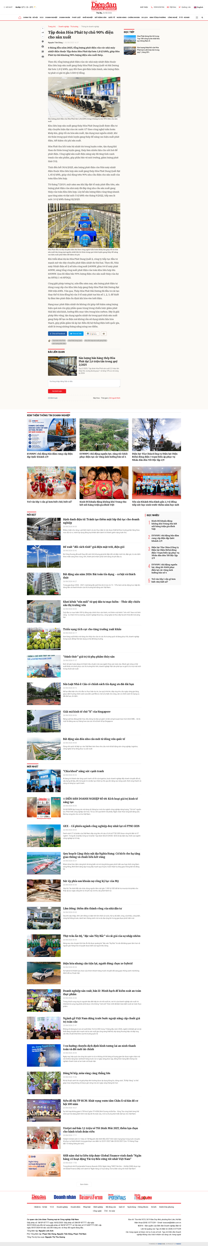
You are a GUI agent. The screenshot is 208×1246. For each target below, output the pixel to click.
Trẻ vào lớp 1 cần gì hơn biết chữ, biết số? (49, 501)
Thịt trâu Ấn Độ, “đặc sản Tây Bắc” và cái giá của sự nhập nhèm (101, 935)
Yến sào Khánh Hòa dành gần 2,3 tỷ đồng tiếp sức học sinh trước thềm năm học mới (155, 503)
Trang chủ (52, 26)
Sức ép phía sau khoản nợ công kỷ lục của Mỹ (91, 881)
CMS (161, 1244)
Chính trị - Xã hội (30, 17)
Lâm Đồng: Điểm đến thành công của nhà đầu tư (92, 908)
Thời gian (104, 398)
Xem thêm (84, 1184)
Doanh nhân (64, 17)
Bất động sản (100, 17)
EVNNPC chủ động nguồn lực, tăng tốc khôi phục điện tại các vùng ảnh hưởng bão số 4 (104, 455)
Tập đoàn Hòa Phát (58, 340)
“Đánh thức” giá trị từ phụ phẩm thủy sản (89, 656)
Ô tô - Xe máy (184, 17)
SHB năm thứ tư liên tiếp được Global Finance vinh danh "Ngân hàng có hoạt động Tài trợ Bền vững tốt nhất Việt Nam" (102, 1157)
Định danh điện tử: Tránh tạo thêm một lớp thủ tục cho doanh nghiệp (101, 521)
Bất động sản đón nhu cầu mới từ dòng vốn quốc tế (94, 739)
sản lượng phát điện (58, 343)
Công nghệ (172, 17)
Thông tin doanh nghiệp (90, 26)
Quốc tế (111, 17)
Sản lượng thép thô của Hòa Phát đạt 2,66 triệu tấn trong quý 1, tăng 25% (148, 50)
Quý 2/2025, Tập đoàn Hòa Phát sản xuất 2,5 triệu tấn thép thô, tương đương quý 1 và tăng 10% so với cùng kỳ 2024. (99, 370)
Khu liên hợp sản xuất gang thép (95, 340)
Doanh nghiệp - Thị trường (68, 26)
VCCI (41, 17)
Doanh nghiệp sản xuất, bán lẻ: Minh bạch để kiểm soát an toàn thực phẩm (102, 992)
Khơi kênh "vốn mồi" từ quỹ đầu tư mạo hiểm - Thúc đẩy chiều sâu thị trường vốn (101, 603)
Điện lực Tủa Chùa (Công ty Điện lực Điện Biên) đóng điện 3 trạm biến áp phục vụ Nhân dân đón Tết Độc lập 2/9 (155, 456)
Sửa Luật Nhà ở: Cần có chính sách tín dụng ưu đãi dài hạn (98, 684)
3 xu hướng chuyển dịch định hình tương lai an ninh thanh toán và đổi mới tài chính (99, 1047)
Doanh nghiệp (51, 17)
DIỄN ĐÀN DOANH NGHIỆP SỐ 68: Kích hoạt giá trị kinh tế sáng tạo (100, 800)
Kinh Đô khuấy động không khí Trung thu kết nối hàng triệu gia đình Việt (103, 503)
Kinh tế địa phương (158, 17)
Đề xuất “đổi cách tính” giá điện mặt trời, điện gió (93, 546)
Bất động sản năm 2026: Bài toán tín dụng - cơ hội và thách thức (99, 576)
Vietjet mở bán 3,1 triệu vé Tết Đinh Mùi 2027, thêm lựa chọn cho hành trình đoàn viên (100, 1130)
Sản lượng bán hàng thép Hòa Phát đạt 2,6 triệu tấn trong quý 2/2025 (98, 361)
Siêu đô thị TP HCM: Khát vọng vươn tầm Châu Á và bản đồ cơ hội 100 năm (100, 1102)
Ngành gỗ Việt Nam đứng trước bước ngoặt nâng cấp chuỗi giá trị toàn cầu (101, 1020)
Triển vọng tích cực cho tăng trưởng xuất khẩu (92, 629)
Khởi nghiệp (88, 17)
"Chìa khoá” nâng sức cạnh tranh (83, 771)
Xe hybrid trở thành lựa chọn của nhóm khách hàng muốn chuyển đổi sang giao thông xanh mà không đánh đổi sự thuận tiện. (101, 972)
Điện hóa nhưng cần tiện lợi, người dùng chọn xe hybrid (98, 963)
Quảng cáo (186, 7)
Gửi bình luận (57, 391)
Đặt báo (173, 7)
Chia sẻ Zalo (77, 334)
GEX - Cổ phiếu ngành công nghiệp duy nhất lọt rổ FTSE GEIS (101, 826)
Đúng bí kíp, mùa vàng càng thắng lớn (86, 1073)
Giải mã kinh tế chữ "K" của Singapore (86, 711)
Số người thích (114, 398)
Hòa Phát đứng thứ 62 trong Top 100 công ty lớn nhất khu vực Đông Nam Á (148, 38)
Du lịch (145, 17)
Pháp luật (76, 17)
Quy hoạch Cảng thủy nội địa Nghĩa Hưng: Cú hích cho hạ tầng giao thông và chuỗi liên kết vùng (101, 855)
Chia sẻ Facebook (58, 334)
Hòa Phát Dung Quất (75, 340)
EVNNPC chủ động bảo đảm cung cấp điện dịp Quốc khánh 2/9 (50, 455)
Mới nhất (9, 7)
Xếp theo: (96, 398)
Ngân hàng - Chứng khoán (128, 17)
